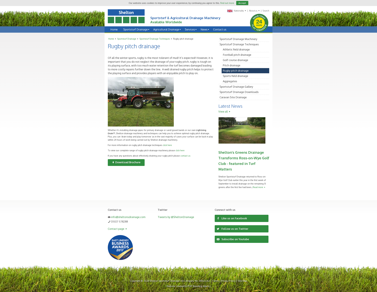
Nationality (238, 10)
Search (266, 10)
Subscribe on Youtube (235, 239)
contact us (185, 155)
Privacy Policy (228, 280)
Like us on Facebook (234, 218)
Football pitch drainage (237, 54)
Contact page (116, 228)
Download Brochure (127, 162)
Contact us (219, 29)
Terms (215, 280)
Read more (258, 187)
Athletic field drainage (236, 49)
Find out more (227, 3)
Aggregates (230, 81)
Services (190, 29)
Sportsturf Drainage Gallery (236, 86)
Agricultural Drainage (166, 29)
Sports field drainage (235, 76)
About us (253, 10)
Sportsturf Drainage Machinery (238, 39)
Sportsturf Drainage (135, 29)
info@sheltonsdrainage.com (128, 217)
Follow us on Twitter (234, 228)
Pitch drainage (231, 65)
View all (223, 111)
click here (167, 145)
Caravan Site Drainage (233, 97)
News (204, 29)
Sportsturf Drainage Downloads (239, 92)
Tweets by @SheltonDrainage (176, 217)
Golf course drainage (235, 60)
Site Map (242, 280)
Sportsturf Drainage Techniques (154, 39)
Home (114, 29)
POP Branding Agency (199, 286)
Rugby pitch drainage (236, 70)
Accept (242, 3)
